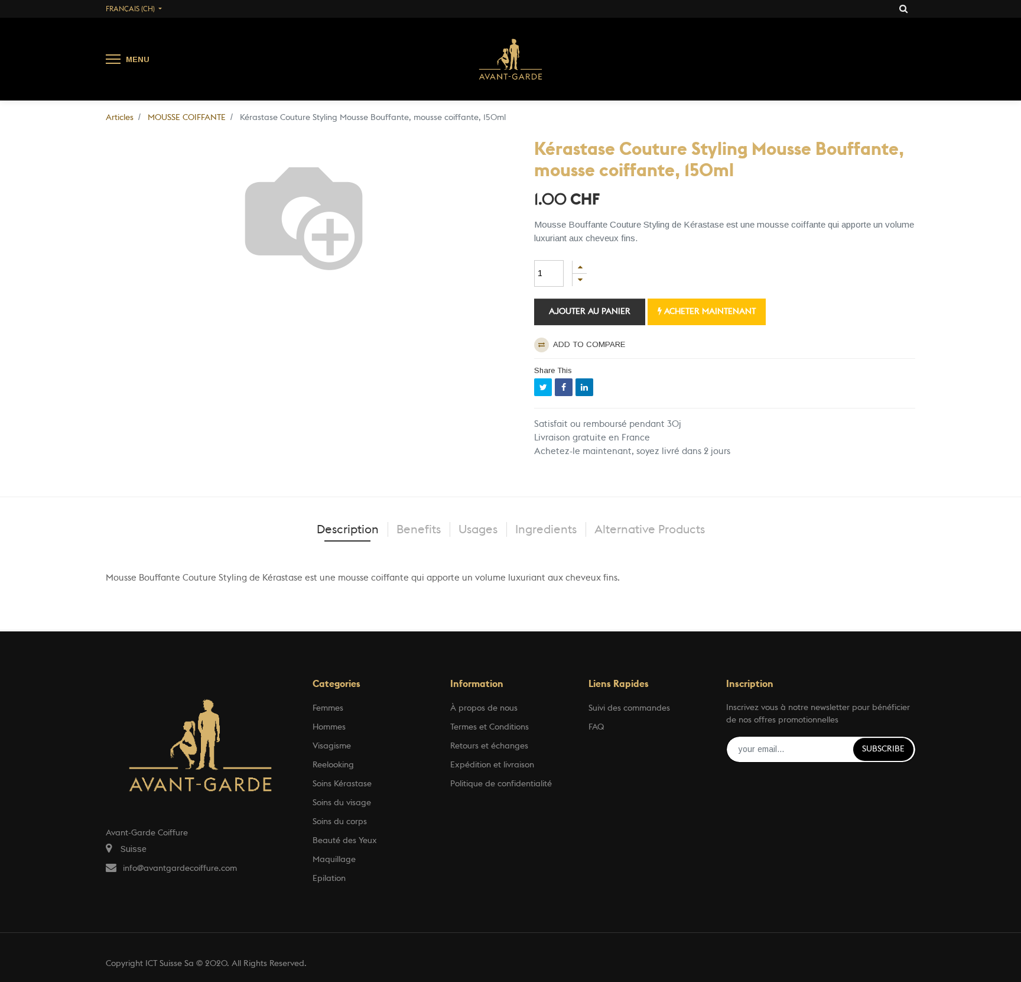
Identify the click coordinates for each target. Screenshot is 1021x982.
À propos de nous (484, 708)
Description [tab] (348, 530)
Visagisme (332, 746)
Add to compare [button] (588, 344)
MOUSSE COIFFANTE (187, 118)
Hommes (329, 727)
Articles (120, 118)
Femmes (328, 708)
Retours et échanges (489, 746)
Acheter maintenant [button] (709, 311)
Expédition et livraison (492, 765)
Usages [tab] (478, 530)
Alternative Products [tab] (649, 530)
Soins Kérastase (342, 784)
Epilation (329, 878)
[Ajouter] (580, 267)
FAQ (596, 727)
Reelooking (333, 765)
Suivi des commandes (629, 708)
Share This (553, 370)
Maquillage (334, 859)
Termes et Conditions (489, 727)
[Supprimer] (580, 280)
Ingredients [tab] (546, 530)
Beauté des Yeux (345, 841)
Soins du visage (342, 803)
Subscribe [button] (883, 749)
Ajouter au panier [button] (589, 311)
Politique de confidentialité (501, 784)
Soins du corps (340, 822)
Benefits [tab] (418, 530)
